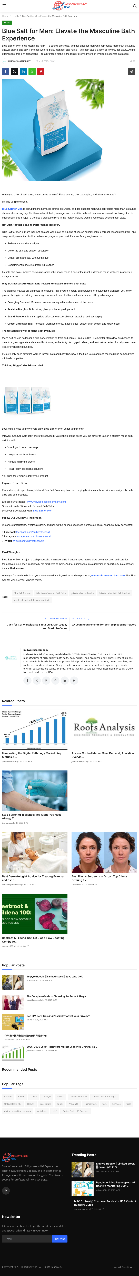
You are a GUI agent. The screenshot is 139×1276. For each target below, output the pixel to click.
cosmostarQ (10, 1039)
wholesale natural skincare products (32, 600)
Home (5, 16)
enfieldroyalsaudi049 (11, 884)
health (21, 1096)
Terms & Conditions (122, 1267)
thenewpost (7, 823)
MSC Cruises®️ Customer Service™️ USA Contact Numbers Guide (105, 1203)
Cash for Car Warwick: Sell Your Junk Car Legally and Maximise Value (37, 626)
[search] (135, 6)
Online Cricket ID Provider (75, 1111)
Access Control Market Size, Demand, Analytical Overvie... (103, 755)
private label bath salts (82, 593)
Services (116, 1103)
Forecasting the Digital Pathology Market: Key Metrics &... (31, 755)
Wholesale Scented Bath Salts (51, 593)
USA (104, 1103)
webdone (42, 1111)
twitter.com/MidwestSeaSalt (28, 540)
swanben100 (7, 946)
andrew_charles (81, 1209)
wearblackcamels (34, 1000)
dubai (60, 1103)
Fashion (8, 1096)
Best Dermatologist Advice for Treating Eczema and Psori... (33, 878)
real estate (45, 1103)
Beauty (30, 1103)
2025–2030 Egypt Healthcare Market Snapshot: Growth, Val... (62, 1046)
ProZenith (73, 1103)
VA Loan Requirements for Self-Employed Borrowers (104, 624)
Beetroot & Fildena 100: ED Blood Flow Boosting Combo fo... (33, 939)
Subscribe (59, 1238)
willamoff (100, 1190)
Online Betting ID (12, 1103)
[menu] (4, 6)
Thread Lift (76, 884)
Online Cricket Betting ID (105, 1096)
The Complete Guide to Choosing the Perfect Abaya (56, 996)
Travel (34, 1096)
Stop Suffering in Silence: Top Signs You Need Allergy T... (32, 816)
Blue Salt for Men (42, 510)
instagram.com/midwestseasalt (34, 536)
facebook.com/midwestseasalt (33, 532)
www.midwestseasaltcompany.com (46, 501)
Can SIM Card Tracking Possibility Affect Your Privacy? (58, 1015)
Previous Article (58, 618)
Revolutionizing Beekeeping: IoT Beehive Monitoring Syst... (115, 1184)
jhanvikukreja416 (79, 761)
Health (15, 16)
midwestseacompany (35, 650)
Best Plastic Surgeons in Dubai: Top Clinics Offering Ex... (99, 878)
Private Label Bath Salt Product (114, 593)
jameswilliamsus (9, 761)
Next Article (78, 618)
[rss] (6, 1191)
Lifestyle (47, 1096)
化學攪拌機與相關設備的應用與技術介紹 (26, 1035)
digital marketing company (17, 1111)
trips (128, 1103)
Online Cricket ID (78, 1096)
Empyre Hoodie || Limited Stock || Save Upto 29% (55, 976)
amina (29, 1019)
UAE (55, 1111)
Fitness (60, 1096)
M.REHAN (31, 980)
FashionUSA (90, 1103)
